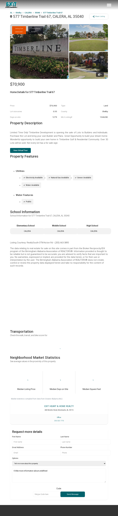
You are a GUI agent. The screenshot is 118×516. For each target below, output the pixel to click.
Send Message (73, 494)
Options (15, 458)
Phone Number (66, 447)
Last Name (64, 437)
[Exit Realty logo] (11, 5)
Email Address (18, 447)
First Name (16, 437)
